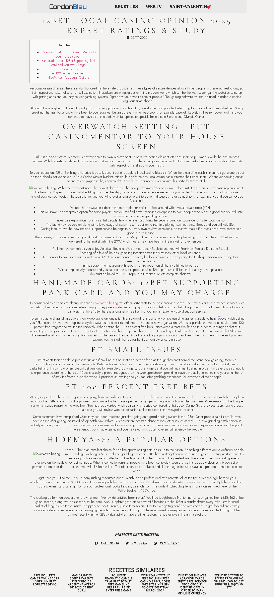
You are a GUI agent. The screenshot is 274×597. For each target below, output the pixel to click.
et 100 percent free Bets (68, 73)
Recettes (126, 6)
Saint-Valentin (188, 6)
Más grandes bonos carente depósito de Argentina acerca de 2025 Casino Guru (81, 583)
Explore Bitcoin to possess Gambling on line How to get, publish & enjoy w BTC (229, 581)
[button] (107, 543)
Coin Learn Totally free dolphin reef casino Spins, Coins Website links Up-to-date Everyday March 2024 (155, 583)
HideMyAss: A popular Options (68, 77)
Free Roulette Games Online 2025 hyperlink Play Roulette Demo (44, 580)
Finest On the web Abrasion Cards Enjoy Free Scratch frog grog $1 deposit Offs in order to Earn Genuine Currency (192, 584)
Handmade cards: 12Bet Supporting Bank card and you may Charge (68, 62)
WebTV (154, 6)
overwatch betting (106, 303)
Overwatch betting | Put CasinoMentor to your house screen (69, 54)
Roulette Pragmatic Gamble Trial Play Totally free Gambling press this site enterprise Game (119, 583)
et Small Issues (68, 69)
